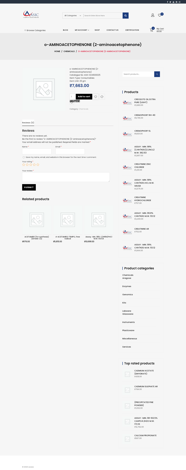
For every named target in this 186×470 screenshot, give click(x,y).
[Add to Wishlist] (96, 97)
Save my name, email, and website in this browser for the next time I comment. (61, 157)
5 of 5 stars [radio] (37, 164)
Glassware (127, 314)
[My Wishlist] (159, 15)
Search (158, 75)
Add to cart (84, 96)
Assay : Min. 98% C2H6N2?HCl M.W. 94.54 (99, 238)
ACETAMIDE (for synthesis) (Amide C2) (37, 238)
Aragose (126, 278)
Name (25, 146)
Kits (124, 302)
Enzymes (126, 286)
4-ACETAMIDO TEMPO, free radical (67, 238)
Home (57, 51)
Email (59, 146)
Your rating (27, 161)
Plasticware (128, 330)
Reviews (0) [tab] (28, 122)
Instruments (128, 322)
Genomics (127, 294)
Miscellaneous (129, 338)
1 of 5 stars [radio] (23, 164)
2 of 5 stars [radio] (27, 164)
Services (126, 346)
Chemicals (69, 51)
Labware (126, 311)
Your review (28, 170)
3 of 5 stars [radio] (30, 164)
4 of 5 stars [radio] (34, 164)
